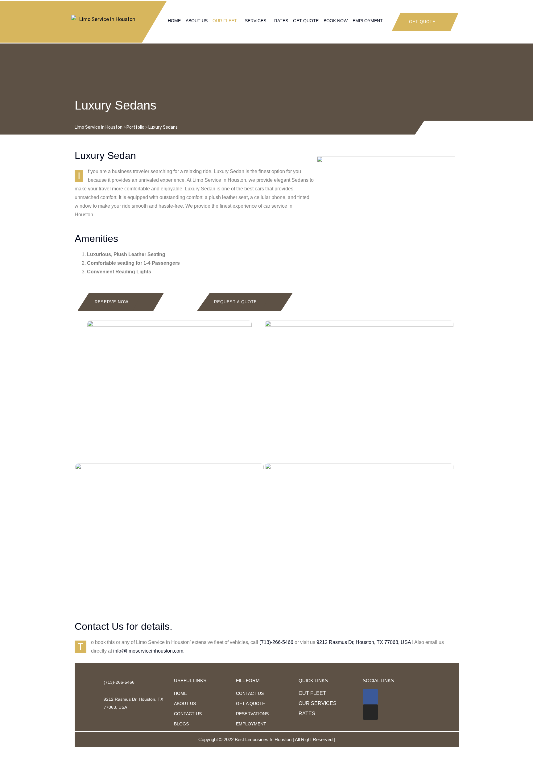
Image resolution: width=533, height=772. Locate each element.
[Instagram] (370, 712)
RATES (281, 20)
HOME (174, 20)
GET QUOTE (306, 20)
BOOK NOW (336, 20)
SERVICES (255, 20)
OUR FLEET (225, 20)
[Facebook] (370, 696)
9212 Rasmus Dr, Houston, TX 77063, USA (363, 642)
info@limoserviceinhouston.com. (148, 651)
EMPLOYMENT (368, 20)
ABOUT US (197, 20)
